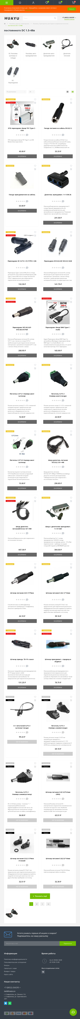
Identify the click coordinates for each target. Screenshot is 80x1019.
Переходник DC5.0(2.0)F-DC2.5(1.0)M (58, 261)
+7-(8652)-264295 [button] (11, 987)
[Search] (55, 18)
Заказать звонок (69, 19)
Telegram (5, 1003)
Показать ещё (41, 896)
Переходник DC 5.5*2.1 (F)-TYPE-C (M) (22, 261)
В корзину (22, 156)
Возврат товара (9, 971)
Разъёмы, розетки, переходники (19, 24)
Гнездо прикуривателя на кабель (22, 195)
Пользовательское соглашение (15, 962)
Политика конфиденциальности (15, 959)
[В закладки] (35, 99)
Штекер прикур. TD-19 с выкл (22, 659)
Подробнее (28, 10)
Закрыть (71, 9)
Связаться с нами (10, 968)
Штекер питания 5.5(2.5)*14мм (58, 859)
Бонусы (6, 965)
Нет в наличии (22, 742)
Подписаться (68, 943)
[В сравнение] (35, 103)
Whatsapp (9, 1003)
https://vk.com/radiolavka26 (43, 971)
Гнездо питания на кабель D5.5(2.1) (58, 128)
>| (48, 904)
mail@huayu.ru (9, 991)
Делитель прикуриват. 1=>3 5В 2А (58, 195)
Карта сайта (8, 974)
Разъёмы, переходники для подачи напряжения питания (50, 24)
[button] (33, 2)
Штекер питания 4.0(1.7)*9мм (22, 593)
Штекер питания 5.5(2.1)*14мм (58, 593)
